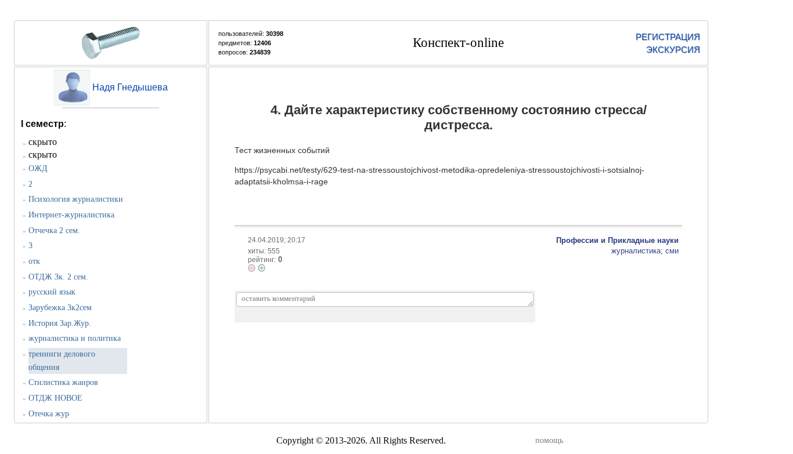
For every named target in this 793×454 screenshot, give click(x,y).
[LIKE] (261, 268)
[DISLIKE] (251, 268)
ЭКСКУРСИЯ (673, 50)
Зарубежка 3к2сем (60, 307)
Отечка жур (48, 413)
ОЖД (38, 168)
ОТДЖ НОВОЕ (55, 398)
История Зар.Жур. (59, 323)
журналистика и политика (74, 338)
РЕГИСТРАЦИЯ (668, 37)
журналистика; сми (645, 250)
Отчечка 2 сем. (54, 230)
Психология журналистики (75, 199)
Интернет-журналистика (71, 214)
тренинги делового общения (61, 361)
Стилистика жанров (63, 382)
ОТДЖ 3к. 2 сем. (58, 277)
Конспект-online (458, 42)
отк (34, 261)
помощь (549, 440)
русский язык (51, 292)
